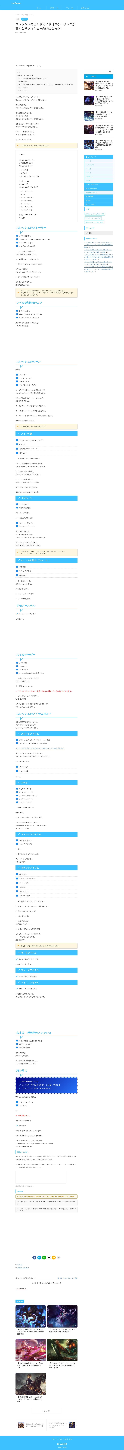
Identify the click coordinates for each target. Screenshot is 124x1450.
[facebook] (34, 1257)
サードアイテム (26, 204)
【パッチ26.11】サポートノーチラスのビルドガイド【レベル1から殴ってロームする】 (62, 1365)
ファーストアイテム (27, 197)
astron (103, 264)
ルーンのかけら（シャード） (30, 176)
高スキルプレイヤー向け (94, 222)
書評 (89, 200)
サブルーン (24, 173)
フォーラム (69, 8)
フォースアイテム (26, 207)
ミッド (89, 169)
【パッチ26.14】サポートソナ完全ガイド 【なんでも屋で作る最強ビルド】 (30, 1365)
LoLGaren (16, 3)
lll (89, 247)
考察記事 (90, 196)
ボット (89, 173)
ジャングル (90, 165)
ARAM (89, 180)
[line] (44, 1257)
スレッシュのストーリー (27, 160)
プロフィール (54, 8)
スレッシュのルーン (25, 166)
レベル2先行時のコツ (26, 163)
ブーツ (23, 194)
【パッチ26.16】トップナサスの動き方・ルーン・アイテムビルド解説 (104, 114)
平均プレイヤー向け (23, 1267)
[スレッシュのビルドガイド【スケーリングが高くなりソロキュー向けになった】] (39, 1257)
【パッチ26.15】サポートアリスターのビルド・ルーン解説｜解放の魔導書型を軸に (30, 1331)
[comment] (54, 1257)
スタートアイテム (26, 191)
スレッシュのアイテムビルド (28, 187)
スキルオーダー (24, 184)
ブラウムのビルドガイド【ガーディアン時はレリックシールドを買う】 (40, 748)
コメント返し (92, 204)
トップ (89, 161)
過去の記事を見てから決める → (24, 1186)
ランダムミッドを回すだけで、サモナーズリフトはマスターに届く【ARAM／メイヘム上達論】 (46, 1196)
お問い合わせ (85, 8)
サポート (19, 1264)
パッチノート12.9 (22, 90)
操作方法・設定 (92, 192)
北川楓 (103, 252)
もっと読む (47, 1411)
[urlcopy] (59, 1257)
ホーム (39, 8)
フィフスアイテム (26, 210)
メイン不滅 (24, 170)
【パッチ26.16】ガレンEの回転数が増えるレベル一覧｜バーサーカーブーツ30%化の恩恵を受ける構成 (98, 257)
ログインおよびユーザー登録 (68, 1278)
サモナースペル (24, 181)
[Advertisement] (47, 47)
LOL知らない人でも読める (95, 214)
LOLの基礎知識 (92, 188)
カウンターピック (93, 184)
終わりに (22, 218)
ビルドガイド (92, 157)
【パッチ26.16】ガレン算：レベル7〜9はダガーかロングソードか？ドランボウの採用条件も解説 (98, 245)
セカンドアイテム (26, 200)
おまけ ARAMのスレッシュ (28, 215)
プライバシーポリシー (57, 1439)
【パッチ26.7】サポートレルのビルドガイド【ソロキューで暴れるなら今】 (30, 1399)
